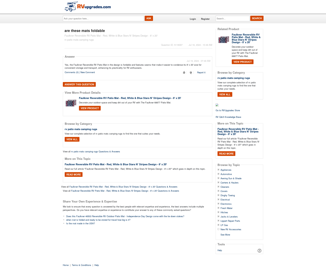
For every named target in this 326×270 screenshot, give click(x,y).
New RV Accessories (231, 229)
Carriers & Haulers (230, 182)
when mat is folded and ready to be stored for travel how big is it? (98, 219)
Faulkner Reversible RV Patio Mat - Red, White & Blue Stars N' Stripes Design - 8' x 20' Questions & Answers (123, 186)
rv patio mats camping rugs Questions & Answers (95, 151)
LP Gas (224, 225)
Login (193, 18)
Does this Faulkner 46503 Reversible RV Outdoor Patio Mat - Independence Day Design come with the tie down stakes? (125, 216)
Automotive (226, 174)
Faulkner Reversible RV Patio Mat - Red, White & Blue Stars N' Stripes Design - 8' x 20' (130, 98)
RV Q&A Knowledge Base (228, 117)
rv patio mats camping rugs (81, 129)
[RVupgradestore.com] (88, 6)
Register (205, 18)
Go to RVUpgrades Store (228, 110)
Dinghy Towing (228, 195)
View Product (90, 108)
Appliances (226, 170)
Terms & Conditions (81, 265)
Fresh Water (226, 208)
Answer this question (79, 84)
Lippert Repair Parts (230, 221)
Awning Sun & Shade (231, 178)
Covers (224, 191)
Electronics (226, 204)
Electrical (225, 199)
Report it (201, 72)
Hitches (224, 212)
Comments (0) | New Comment (80, 72)
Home (66, 265)
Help (220, 250)
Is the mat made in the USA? (80, 223)
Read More (73, 174)
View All (72, 139)
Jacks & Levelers (229, 216)
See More (225, 234)
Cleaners (225, 187)
